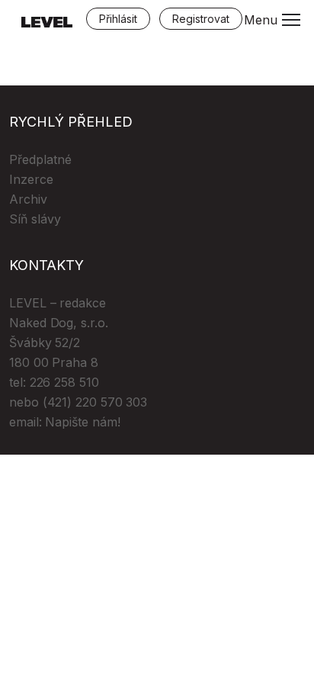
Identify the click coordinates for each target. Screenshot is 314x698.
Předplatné (40, 159)
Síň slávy (35, 219)
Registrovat (200, 18)
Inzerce (31, 179)
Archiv (28, 199)
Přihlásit (118, 18)
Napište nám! (82, 421)
